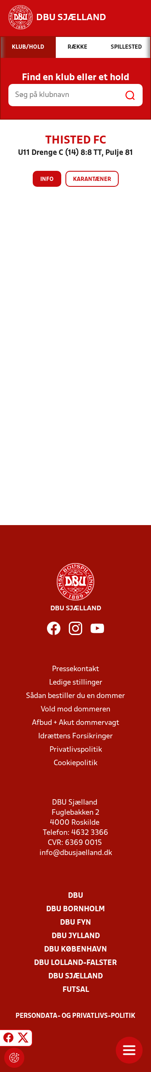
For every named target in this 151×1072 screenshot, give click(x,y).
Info (47, 179)
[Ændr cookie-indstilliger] (14, 1058)
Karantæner (92, 179)
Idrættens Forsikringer (75, 736)
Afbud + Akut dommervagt (75, 723)
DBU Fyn (75, 922)
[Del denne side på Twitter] (23, 1039)
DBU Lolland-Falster (75, 963)
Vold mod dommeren (75, 709)
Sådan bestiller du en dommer (75, 696)
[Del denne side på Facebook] (8, 1039)
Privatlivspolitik (75, 749)
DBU (75, 895)
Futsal (75, 990)
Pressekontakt (75, 669)
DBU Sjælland (75, 976)
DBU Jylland (76, 936)
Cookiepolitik (75, 763)
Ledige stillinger (75, 682)
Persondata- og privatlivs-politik (75, 1016)
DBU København (75, 949)
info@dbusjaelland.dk (75, 853)
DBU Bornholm (75, 909)
